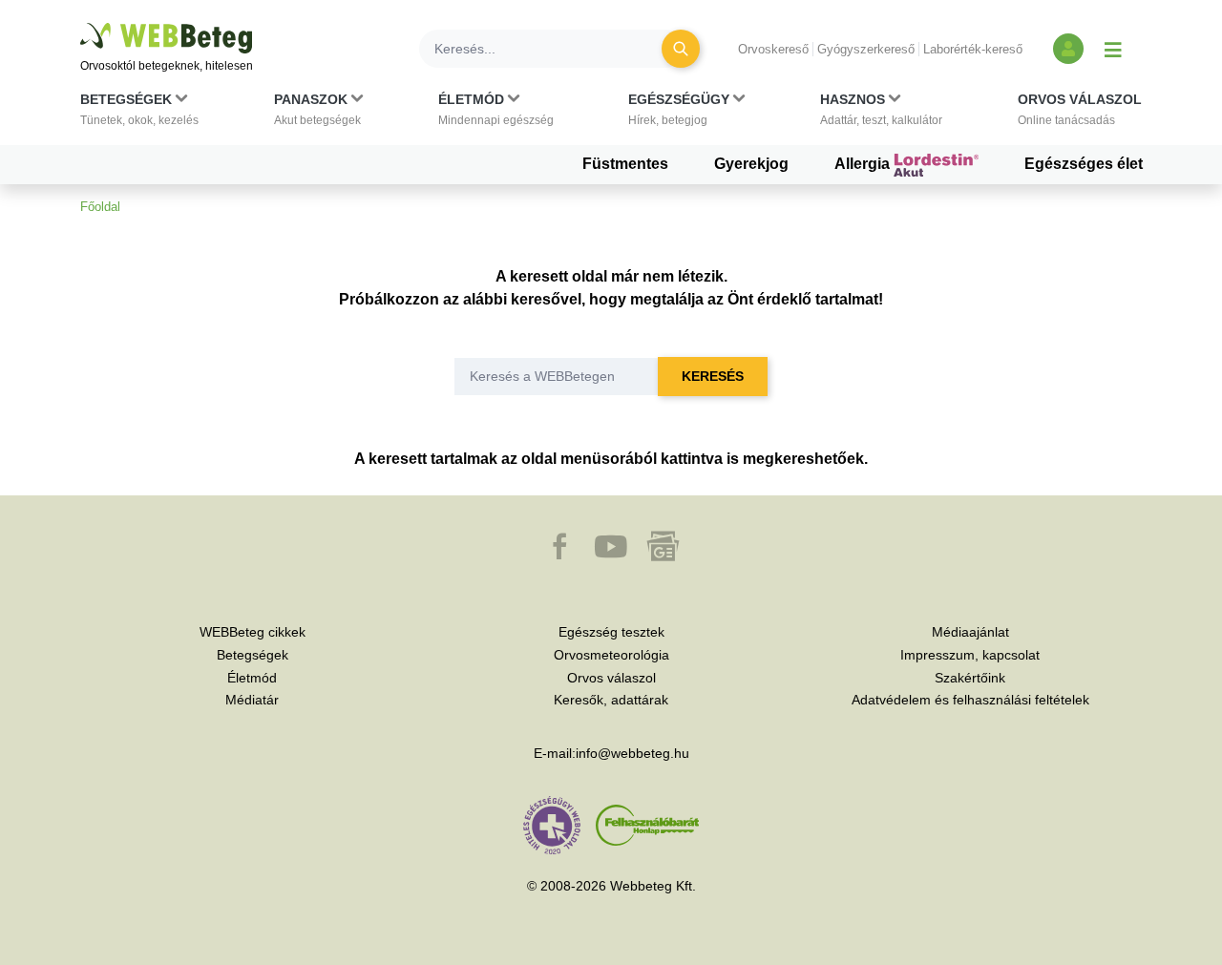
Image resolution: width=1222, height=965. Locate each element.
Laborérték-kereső (972, 49)
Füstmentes (625, 164)
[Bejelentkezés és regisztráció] (1068, 48)
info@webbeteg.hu (632, 753)
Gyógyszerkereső (866, 49)
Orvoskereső (773, 49)
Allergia (864, 164)
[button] (139, 113)
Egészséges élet (1083, 164)
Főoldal (100, 206)
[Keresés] (681, 49)
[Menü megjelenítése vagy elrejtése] (1113, 48)
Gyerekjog (751, 164)
